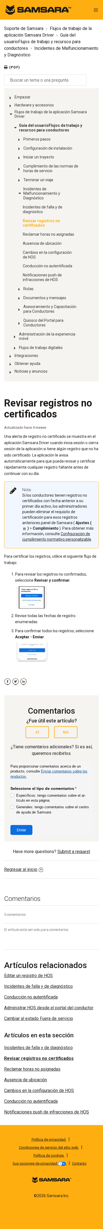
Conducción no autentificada (47, 266)
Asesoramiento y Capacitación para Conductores (49, 309)
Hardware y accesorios (34, 105)
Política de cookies (49, 1155)
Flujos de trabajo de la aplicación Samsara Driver (51, 114)
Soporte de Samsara (23, 28)
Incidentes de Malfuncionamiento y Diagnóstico (41, 193)
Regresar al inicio (20, 869)
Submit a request (73, 851)
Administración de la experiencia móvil (47, 336)
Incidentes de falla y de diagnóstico (42, 209)
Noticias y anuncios (31, 371)
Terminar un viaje (38, 180)
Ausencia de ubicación (42, 243)
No (66, 732)
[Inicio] (38, 9)
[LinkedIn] (23, 681)
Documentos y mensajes (44, 298)
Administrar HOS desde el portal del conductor (48, 1007)
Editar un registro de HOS (28, 975)
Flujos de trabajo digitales (41, 347)
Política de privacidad (49, 1139)
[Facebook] (7, 681)
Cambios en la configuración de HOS (47, 254)
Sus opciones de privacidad (35, 1163)
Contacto (79, 1163)
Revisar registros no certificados (41, 223)
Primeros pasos (37, 139)
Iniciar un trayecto (38, 157)
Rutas (28, 289)
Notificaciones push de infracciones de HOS (42, 277)
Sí (37, 732)
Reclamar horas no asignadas (48, 234)
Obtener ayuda (27, 363)
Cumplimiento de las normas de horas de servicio (50, 168)
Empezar (22, 97)
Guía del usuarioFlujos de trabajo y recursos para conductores (42, 41)
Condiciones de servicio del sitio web (49, 1147)
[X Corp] (15, 681)
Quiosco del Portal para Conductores (43, 322)
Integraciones (26, 355)
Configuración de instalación (47, 148)
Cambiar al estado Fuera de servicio (38, 1018)
